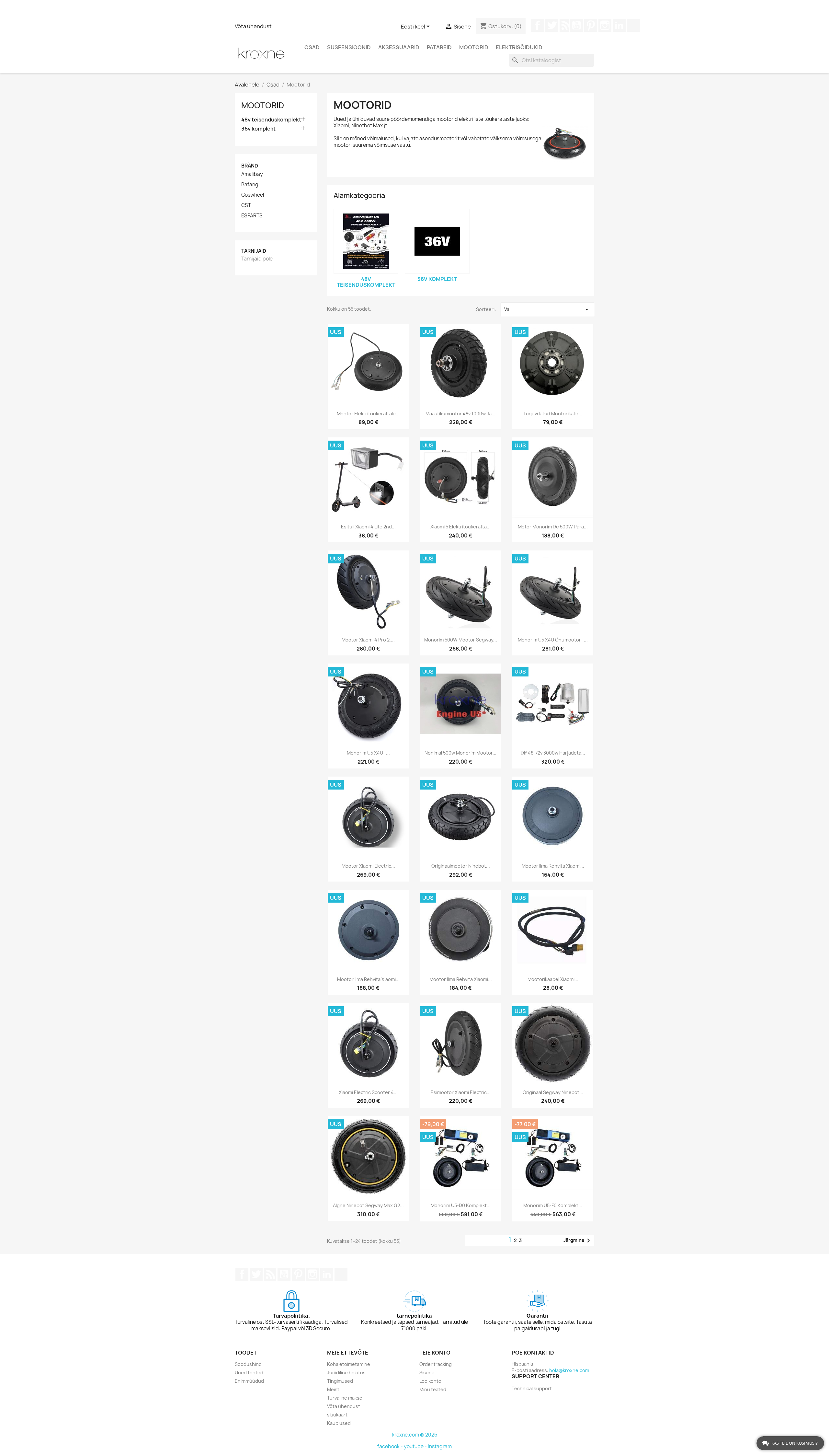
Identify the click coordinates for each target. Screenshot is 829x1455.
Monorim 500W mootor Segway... (460, 640)
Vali (547, 309)
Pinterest (590, 25)
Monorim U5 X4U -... (368, 753)
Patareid (439, 47)
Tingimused (340, 1381)
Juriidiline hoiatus (346, 1372)
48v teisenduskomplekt (271, 119)
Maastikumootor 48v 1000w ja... (460, 413)
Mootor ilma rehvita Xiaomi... (553, 866)
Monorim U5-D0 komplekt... (461, 1205)
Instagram (604, 25)
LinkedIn (619, 25)
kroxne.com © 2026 (414, 1434)
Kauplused (339, 1423)
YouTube (576, 25)
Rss (564, 25)
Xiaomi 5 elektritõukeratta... (460, 527)
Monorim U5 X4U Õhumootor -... (553, 640)
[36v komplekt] (437, 241)
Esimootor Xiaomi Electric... (461, 1092)
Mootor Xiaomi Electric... (368, 866)
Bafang (249, 184)
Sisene (427, 1372)
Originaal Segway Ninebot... (553, 1092)
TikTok (633, 25)
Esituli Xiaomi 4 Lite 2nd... (368, 527)
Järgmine (577, 1240)
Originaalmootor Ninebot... (460, 866)
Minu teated (432, 1389)
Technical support (532, 1388)
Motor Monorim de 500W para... (553, 527)
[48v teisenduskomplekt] (366, 241)
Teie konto (434, 1352)
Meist (333, 1389)
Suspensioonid (349, 47)
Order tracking (435, 1364)
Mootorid (473, 47)
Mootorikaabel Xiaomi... (553, 979)
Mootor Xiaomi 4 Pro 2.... (368, 640)
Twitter (551, 25)
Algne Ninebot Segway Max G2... (368, 1205)
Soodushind (248, 1364)
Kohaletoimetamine (348, 1364)
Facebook (537, 25)
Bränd (249, 165)
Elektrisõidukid (519, 47)
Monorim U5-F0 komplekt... (552, 1205)
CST (246, 205)
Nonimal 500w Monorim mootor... (460, 753)
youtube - (416, 1446)
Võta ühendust (253, 26)
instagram (440, 1446)
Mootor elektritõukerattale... (368, 413)
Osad (312, 47)
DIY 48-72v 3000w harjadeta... (553, 753)
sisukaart (337, 1415)
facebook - (390, 1446)
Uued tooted (249, 1372)
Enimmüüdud (249, 1381)
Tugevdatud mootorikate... (552, 413)
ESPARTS (252, 216)
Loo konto (430, 1381)
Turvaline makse (344, 1398)
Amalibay (252, 174)
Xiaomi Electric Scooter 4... (368, 1092)
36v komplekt (258, 128)
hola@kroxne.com (569, 1370)
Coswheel (252, 195)
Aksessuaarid (398, 47)
